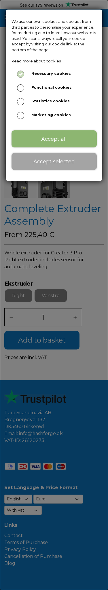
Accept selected (54, 161)
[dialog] (54, 295)
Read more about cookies (36, 61)
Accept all (54, 139)
